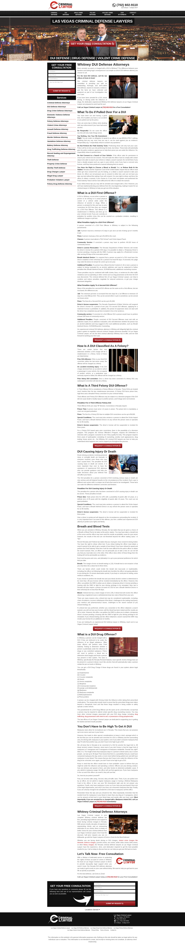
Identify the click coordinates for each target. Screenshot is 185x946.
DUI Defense (66, 13)
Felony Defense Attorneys (58, 121)
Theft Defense (53, 160)
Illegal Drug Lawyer (55, 176)
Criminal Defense (54, 13)
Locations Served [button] (92, 910)
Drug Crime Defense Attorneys (59, 111)
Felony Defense (92, 13)
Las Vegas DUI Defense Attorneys (80, 928)
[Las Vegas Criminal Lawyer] (61, 919)
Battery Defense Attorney (57, 145)
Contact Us (133, 13)
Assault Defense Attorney (57, 129)
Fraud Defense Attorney (57, 133)
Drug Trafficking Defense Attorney (61, 149)
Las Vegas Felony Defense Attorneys (123, 928)
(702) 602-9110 (127, 5)
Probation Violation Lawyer (58, 180)
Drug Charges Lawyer (56, 172)
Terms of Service (104, 930)
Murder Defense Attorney (57, 137)
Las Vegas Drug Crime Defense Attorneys (101, 928)
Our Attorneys (122, 13)
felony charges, (89, 845)
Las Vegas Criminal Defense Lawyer (60, 928)
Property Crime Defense (57, 164)
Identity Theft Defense (56, 168)
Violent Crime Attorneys (57, 125)
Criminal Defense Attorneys (58, 103)
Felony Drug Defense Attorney (59, 184)
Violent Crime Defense (107, 13)
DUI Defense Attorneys (56, 107)
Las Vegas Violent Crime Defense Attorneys (78, 930)
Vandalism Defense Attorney (59, 141)
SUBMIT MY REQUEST (61, 91)
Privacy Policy (95, 930)
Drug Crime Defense (78, 13)
